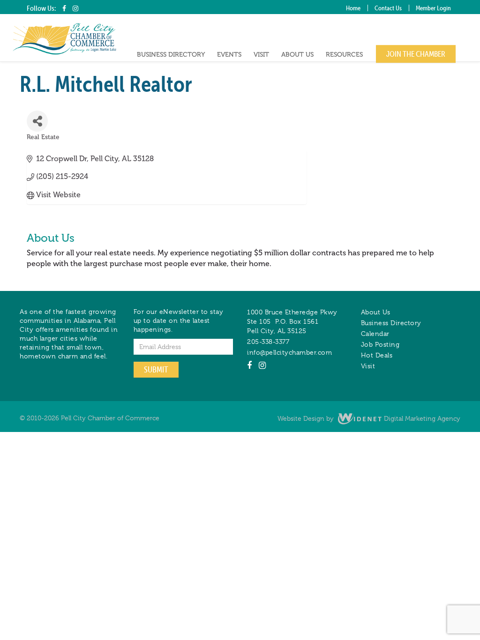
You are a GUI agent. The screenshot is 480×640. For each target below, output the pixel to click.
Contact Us (388, 8)
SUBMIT (156, 369)
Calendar (375, 333)
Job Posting (380, 344)
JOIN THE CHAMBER (415, 54)
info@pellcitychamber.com (289, 352)
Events (229, 55)
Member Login (433, 8)
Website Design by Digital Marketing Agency (369, 418)
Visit (261, 55)
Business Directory (171, 55)
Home (353, 8)
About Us (297, 55)
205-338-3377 (268, 341)
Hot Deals (377, 355)
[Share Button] (37, 121)
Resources (344, 55)
